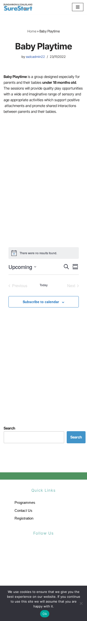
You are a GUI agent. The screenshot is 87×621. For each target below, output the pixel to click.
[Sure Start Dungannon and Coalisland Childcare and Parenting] (18, 7)
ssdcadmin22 (35, 57)
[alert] (43, 253)
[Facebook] (33, 550)
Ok (45, 614)
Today (44, 285)
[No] (81, 603)
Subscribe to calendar (41, 301)
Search (9, 428)
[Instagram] (54, 550)
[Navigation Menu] (77, 7)
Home (31, 31)
